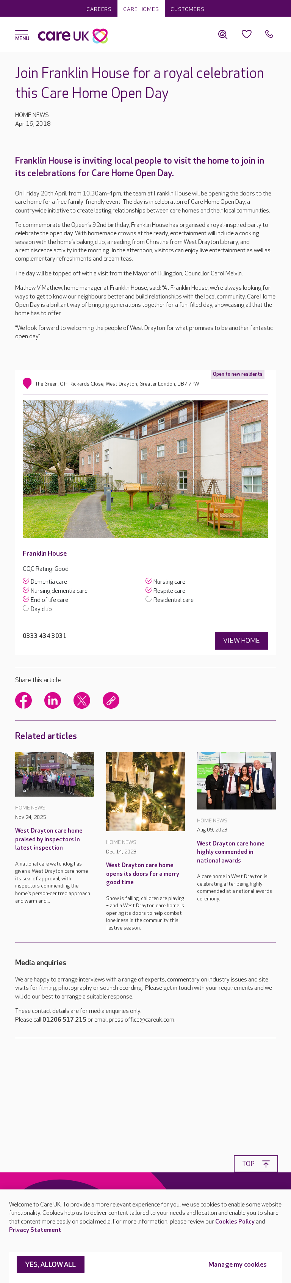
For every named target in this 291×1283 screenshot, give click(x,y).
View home (241, 641)
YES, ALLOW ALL (50, 1265)
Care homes (141, 9)
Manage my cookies (237, 1265)
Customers (188, 9)
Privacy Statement (35, 1230)
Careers (99, 9)
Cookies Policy (235, 1221)
